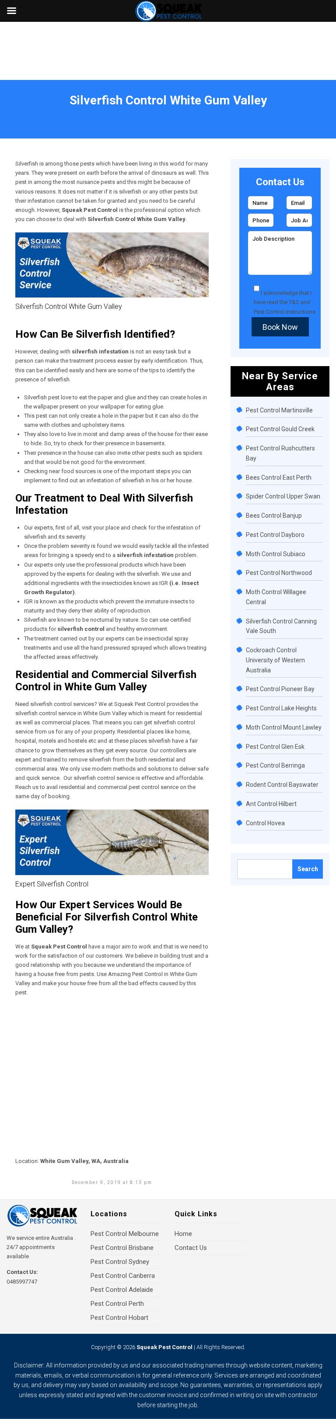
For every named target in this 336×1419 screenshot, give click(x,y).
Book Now (280, 327)
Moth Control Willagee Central (276, 597)
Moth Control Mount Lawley (284, 727)
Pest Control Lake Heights (281, 708)
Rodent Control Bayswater (282, 784)
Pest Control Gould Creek (280, 429)
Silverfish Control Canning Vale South (281, 626)
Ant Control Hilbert (271, 803)
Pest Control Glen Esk (275, 746)
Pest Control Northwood (279, 572)
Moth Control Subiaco (275, 553)
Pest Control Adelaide (122, 1290)
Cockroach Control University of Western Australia (275, 660)
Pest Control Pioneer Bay (280, 688)
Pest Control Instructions (284, 311)
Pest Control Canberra (123, 1276)
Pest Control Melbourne (125, 1234)
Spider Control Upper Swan (283, 496)
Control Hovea (265, 823)
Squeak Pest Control (164, 1347)
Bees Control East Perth (279, 477)
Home (20, 112)
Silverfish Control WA (60, 112)
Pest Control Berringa (275, 765)
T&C (294, 302)
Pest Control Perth (117, 1304)
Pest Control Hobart (119, 1318)
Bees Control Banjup (274, 515)
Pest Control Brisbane (122, 1248)
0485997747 (22, 1281)
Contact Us (191, 1248)
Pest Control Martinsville (279, 410)
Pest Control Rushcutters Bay (280, 453)
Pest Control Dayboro (275, 534)
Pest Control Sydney (120, 1262)
